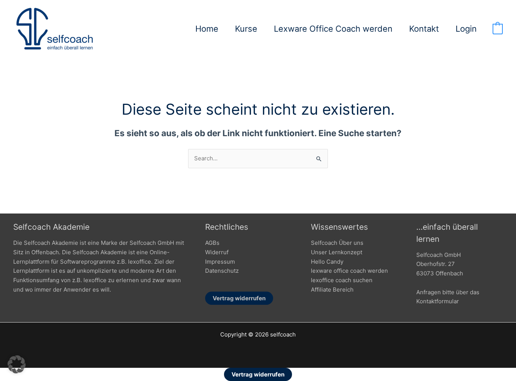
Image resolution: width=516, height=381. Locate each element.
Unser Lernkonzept (336, 252)
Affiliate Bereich (332, 289)
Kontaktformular (437, 301)
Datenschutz (222, 270)
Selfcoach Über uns (337, 242)
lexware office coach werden (349, 270)
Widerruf (217, 252)
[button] (16, 364)
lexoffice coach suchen (341, 280)
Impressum (220, 261)
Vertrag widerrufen (239, 298)
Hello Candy (327, 261)
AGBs (212, 242)
